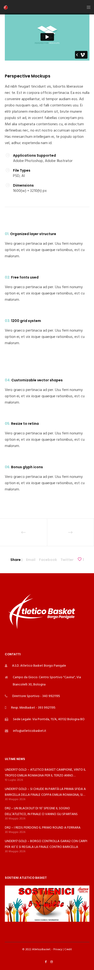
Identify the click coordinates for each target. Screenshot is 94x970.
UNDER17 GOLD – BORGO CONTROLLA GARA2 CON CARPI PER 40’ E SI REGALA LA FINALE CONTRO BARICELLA (46, 844)
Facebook (48, 559)
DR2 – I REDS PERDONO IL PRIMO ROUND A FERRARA (43, 827)
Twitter (67, 559)
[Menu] (87, 7)
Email (30, 559)
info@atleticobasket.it (29, 730)
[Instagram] (51, 961)
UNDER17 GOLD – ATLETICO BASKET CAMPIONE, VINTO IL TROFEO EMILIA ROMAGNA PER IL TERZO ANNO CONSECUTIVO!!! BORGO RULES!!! (45, 772)
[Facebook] (46, 961)
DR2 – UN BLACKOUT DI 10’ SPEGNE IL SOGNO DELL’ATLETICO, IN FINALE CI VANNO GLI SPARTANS (41, 811)
